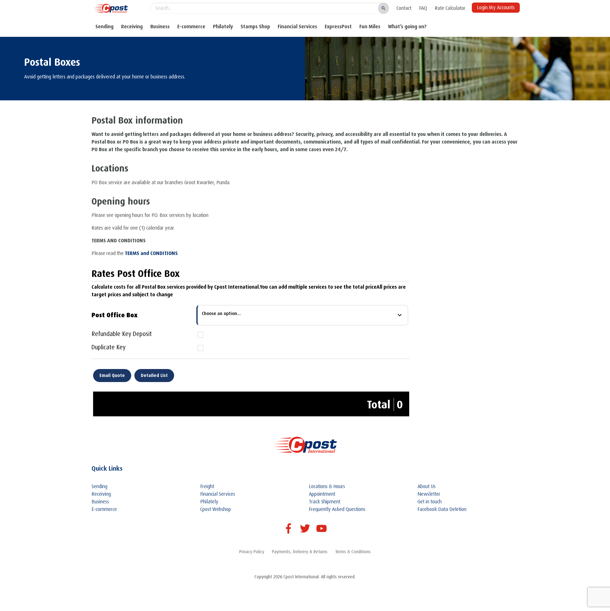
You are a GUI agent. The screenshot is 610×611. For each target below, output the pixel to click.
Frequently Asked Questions (337, 509)
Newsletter (428, 494)
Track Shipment (324, 502)
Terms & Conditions (353, 551)
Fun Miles (369, 27)
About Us (426, 486)
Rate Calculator (450, 8)
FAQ (423, 8)
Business (160, 27)
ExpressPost (338, 27)
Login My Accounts (496, 7)
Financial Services (297, 27)
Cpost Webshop (215, 509)
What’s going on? (407, 27)
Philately (223, 27)
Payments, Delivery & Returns (300, 551)
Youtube (321, 528)
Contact (403, 8)
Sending (104, 27)
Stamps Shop (255, 27)
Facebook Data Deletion (441, 509)
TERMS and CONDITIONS (151, 253)
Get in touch (429, 502)
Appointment (322, 494)
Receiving (132, 27)
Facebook (288, 528)
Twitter (305, 528)
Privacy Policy (251, 551)
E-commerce (191, 27)
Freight (207, 486)
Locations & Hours (327, 486)
